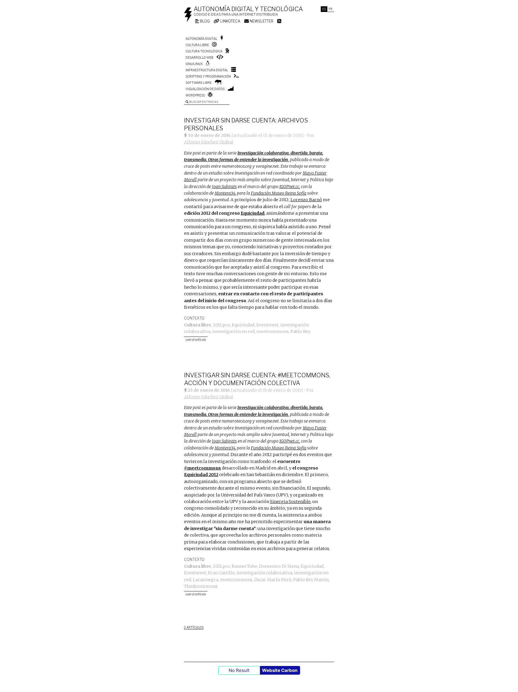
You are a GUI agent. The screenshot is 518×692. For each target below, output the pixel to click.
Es (324, 9)
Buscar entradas (203, 102)
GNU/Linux (194, 64)
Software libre (199, 82)
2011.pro (221, 325)
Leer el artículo (196, 339)
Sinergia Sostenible (290, 501)
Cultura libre (197, 45)
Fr (330, 9)
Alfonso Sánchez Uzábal (208, 142)
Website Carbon (279, 670)
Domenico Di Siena (279, 566)
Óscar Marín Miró (272, 579)
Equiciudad (252, 213)
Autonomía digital (201, 38)
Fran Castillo (221, 573)
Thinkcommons (201, 586)
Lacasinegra (205, 579)
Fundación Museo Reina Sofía (278, 193)
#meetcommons (202, 468)
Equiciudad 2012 (201, 474)
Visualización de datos (205, 89)
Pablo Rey (300, 331)
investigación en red (233, 331)
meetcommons (272, 331)
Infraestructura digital (207, 70)
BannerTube (244, 566)
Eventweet (267, 325)
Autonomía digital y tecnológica (248, 9)
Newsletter (261, 21)
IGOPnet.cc (289, 186)
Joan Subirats (224, 186)
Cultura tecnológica (204, 51)
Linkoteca (229, 21)
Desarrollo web (199, 57)
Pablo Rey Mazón (311, 579)
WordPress (195, 95)
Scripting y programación (208, 76)
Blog (204, 21)
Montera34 (225, 193)
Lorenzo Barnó (306, 199)
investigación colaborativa (264, 573)
